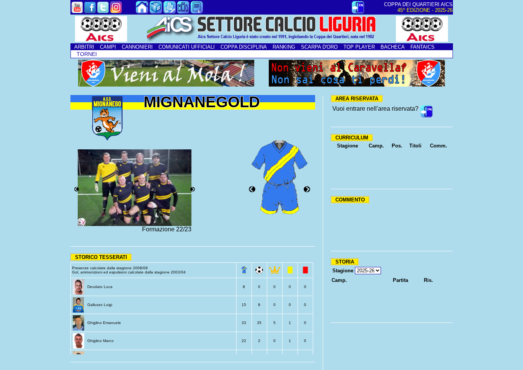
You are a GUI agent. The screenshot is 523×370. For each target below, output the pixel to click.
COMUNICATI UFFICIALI (187, 47)
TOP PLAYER (359, 47)
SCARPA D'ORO (319, 47)
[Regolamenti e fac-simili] (197, 11)
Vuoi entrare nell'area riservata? (375, 108)
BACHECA (393, 47)
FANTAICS (422, 47)
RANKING (284, 47)
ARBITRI (84, 47)
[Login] (358, 11)
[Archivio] (183, 11)
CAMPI (108, 47)
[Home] (142, 11)
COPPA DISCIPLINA (244, 47)
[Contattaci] (156, 11)
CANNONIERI (137, 47)
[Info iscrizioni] (169, 11)
